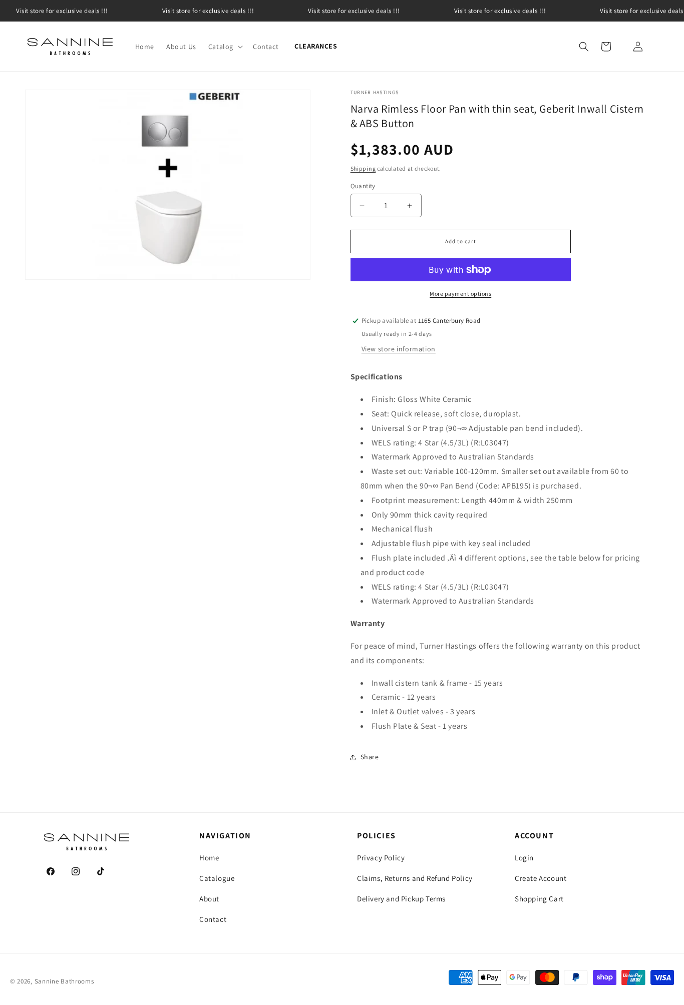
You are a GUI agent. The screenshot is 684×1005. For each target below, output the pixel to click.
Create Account (540, 878)
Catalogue (216, 878)
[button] (224, 46)
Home (209, 857)
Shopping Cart (539, 898)
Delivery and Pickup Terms (401, 898)
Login (524, 857)
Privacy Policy (381, 857)
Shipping (363, 168)
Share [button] (370, 756)
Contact (212, 919)
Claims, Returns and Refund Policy (415, 878)
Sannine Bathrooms (64, 981)
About (209, 898)
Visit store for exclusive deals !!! (208, 11)
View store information (399, 348)
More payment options (460, 293)
